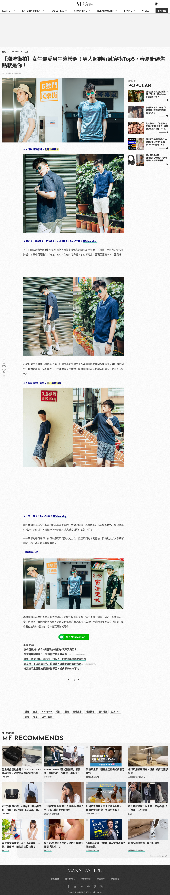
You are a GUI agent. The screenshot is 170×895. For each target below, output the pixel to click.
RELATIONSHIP (105, 11)
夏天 (27, 717)
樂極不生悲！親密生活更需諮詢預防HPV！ (105, 771)
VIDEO (146, 11)
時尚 (58, 712)
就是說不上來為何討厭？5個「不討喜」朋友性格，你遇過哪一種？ (157, 94)
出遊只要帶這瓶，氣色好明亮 (143, 843)
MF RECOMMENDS (32, 738)
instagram (47, 712)
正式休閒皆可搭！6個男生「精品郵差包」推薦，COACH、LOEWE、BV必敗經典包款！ (22, 808)
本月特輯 (162, 11)
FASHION (7, 11)
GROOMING (80, 11)
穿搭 (26, 52)
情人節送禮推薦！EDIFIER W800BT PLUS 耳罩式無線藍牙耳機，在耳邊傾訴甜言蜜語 (156, 158)
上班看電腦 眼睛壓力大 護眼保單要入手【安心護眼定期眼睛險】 (64, 808)
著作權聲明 (86, 879)
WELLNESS (58, 11)
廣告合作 (101, 879)
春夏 (35, 717)
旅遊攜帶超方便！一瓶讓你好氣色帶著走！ (46, 654)
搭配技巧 (90, 712)
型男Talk (115, 712)
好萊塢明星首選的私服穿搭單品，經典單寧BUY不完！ (52, 668)
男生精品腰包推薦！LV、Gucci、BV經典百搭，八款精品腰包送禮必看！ (21, 771)
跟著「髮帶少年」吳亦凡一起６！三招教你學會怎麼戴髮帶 (55, 659)
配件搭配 (103, 712)
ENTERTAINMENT (32, 11)
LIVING (128, 11)
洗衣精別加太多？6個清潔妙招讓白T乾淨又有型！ (50, 649)
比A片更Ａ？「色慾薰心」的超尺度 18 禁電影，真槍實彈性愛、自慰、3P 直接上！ (157, 126)
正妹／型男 (47, 717)
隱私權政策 (70, 879)
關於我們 (55, 879)
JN (3, 73)
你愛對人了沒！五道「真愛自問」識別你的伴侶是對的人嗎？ (156, 110)
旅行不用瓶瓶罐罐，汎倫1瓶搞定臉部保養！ (148, 771)
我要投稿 (115, 879)
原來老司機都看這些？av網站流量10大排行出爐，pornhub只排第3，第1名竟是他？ (156, 142)
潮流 (67, 712)
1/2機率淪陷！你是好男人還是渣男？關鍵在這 (105, 845)
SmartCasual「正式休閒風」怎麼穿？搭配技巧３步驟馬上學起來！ (62, 771)
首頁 (4, 52)
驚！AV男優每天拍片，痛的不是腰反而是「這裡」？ (63, 845)
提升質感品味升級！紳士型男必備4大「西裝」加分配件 (148, 808)
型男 (27, 712)
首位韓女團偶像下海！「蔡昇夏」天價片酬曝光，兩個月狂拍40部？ (21, 845)
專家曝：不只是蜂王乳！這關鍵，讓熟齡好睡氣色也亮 (52, 664)
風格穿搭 (77, 712)
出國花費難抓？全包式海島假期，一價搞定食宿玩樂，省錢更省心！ (105, 808)
